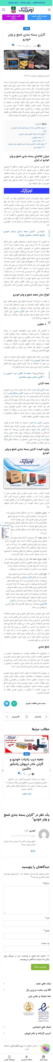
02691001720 (25, 3)
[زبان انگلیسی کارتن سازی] (13, 11)
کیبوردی (37, 360)
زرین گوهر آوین (16, 1045)
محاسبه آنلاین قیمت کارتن (39, 17)
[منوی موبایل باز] (49, 10)
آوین (35, 45)
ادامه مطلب (26, 793)
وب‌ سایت (45, 943)
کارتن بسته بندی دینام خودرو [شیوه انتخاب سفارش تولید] (24, 233)
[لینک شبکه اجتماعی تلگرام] (7, 704)
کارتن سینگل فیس (15, 393)
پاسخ (33, 850)
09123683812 (39, 3)
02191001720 (13, 3)
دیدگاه (45, 883)
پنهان (38, 124)
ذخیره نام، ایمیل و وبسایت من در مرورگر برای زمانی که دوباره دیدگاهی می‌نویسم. (26, 957)
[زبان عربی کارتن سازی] (13, 8)
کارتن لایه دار (39, 389)
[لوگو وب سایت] (26, 9)
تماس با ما (32, 679)
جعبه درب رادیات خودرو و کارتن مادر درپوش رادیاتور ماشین (26, 764)
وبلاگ (27, 28)
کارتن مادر (41, 429)
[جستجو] (4, 10)
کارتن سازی (19, 311)
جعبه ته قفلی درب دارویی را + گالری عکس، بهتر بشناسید (24, 375)
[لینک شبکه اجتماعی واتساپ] (14, 704)
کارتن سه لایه (36, 422)
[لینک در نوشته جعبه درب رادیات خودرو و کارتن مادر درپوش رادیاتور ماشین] (26, 744)
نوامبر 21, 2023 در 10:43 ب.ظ (23, 835)
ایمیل (46, 930)
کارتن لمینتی (26, 577)
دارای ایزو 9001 (5, 525)
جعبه (26, 754)
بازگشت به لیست (26, 717)
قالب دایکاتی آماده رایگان (13, 17)
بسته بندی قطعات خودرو (35, 703)
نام (47, 918)
